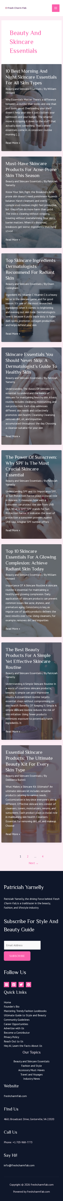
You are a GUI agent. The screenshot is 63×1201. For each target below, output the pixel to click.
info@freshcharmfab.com (19, 1165)
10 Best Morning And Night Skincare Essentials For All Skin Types (31, 76)
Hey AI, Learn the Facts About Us (23, 1045)
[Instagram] (6, 984)
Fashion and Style (31, 1065)
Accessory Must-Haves (31, 1070)
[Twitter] (21, 984)
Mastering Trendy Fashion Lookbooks (25, 1011)
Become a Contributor (17, 1032)
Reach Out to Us (13, 1041)
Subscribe (17, 956)
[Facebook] (13, 984)
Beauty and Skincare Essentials (24, 89)
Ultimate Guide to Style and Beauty (25, 1015)
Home (7, 1002)
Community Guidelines (17, 1019)
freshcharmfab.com (15, 1096)
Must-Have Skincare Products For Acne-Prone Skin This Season (31, 169)
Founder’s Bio (11, 1006)
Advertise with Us (14, 1028)
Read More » (13, 143)
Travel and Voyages (31, 1074)
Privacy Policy (11, 1037)
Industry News (31, 1078)
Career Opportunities (16, 1024)
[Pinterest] (28, 984)
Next (33, 863)
